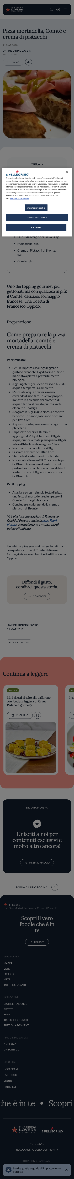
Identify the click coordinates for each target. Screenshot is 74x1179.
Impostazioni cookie (36, 207)
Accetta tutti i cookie (37, 217)
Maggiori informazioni (19, 198)
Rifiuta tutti (36, 227)
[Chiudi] (67, 172)
